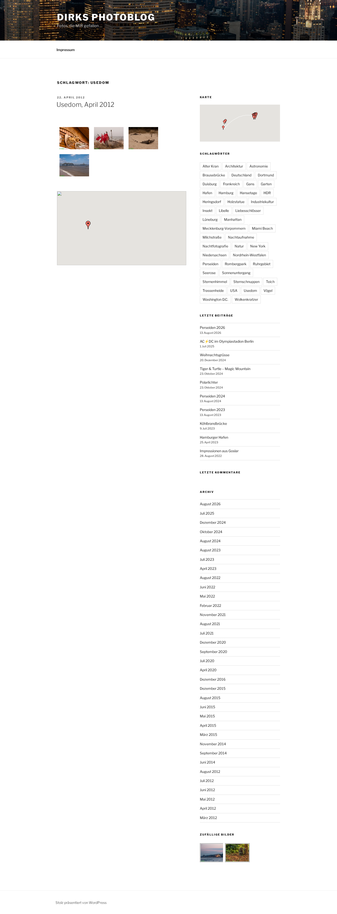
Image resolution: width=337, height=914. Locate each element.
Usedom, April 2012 (85, 104)
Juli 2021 (207, 633)
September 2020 (213, 652)
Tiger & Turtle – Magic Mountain (225, 369)
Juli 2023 (207, 559)
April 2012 (208, 808)
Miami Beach (262, 228)
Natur (239, 246)
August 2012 (210, 771)
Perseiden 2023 (212, 410)
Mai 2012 (207, 799)
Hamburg (226, 193)
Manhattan (233, 219)
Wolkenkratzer (246, 299)
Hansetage (248, 193)
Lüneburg (210, 219)
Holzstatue (235, 202)
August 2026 (210, 504)
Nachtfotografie (215, 246)
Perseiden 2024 (212, 396)
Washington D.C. (215, 299)
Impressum (65, 50)
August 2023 (210, 550)
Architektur (234, 166)
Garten (266, 184)
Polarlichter (209, 382)
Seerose (209, 273)
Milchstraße (212, 237)
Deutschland (241, 175)
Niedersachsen (214, 255)
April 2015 (208, 725)
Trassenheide (213, 290)
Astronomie (258, 166)
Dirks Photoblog (106, 17)
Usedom (250, 290)
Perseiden (210, 264)
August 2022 (210, 578)
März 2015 (208, 734)
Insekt (207, 210)
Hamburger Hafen (214, 437)
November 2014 (213, 744)
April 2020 (208, 670)
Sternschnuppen (246, 282)
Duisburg (210, 184)
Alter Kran (211, 166)
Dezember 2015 (212, 688)
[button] (88, 225)
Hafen (207, 193)
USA (233, 290)
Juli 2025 (207, 513)
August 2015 (210, 698)
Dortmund (266, 175)
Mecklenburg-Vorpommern (224, 228)
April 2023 (208, 568)
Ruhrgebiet (261, 264)
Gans (250, 184)
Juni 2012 (207, 790)
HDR (267, 193)
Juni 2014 (207, 762)
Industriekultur (262, 202)
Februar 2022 (210, 605)
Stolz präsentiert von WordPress (81, 902)
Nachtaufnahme (241, 237)
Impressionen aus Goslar (219, 451)
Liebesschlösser (248, 210)
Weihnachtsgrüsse (214, 355)
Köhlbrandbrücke (213, 423)
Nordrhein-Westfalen (249, 255)
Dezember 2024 (213, 522)
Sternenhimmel (215, 282)
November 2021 (213, 615)
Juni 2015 (207, 707)
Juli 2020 (207, 661)
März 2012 (208, 818)
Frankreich (231, 184)
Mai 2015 (207, 716)
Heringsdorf (212, 202)
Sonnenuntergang (236, 273)
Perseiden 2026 (212, 327)
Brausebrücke (214, 175)
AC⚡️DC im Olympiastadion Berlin (227, 341)
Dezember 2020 (213, 642)
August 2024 (210, 541)
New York (257, 246)
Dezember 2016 (212, 679)
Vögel (267, 290)
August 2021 (210, 624)
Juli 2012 (207, 781)
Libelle (224, 210)
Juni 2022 (207, 587)
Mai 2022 (207, 596)
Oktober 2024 (211, 532)
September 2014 (213, 753)
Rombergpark (235, 264)
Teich (270, 282)
